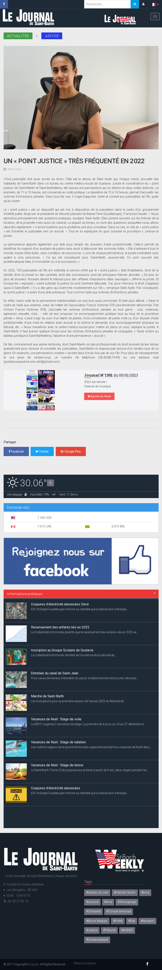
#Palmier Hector (125, 892)
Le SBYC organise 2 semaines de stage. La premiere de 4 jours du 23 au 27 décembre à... (88, 723)
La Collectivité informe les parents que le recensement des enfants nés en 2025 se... (84, 631)
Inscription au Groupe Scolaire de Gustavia (62, 649)
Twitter (43, 451)
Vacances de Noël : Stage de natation (58, 741)
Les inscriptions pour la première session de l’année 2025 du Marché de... (78, 700)
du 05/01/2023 (111, 375)
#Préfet (118, 921)
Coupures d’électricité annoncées (55, 787)
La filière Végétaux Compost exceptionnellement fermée (73, 810)
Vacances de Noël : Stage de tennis (57, 764)
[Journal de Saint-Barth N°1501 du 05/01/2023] (41, 390)
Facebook (17, 451)
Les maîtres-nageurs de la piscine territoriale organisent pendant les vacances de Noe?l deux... (91, 746)
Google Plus (73, 451)
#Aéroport (147, 921)
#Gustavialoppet (97, 940)
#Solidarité (93, 911)
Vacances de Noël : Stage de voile (56, 718)
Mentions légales (85, 963)
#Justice (91, 930)
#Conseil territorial (118, 911)
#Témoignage (127, 902)
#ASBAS (127, 930)
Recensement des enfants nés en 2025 (60, 626)
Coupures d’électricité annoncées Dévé (60, 603)
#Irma (145, 892)
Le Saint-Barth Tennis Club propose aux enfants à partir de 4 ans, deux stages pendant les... (90, 769)
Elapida (34, 964)
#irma (108, 902)
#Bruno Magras (96, 921)
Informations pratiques (24, 594)
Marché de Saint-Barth (47, 695)
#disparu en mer (97, 892)
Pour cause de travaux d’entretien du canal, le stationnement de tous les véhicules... (84, 677)
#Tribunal (109, 930)
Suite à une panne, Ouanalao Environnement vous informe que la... (74, 815)
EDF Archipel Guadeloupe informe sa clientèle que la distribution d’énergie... (79, 608)
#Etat (131, 921)
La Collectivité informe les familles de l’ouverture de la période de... (73, 654)
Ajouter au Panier (100, 396)
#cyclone (92, 902)
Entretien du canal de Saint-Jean (54, 672)
